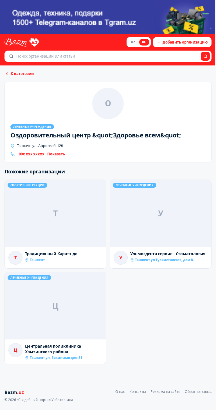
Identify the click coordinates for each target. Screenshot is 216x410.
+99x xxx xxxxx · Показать (41, 154)
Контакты (137, 391)
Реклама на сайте (165, 391)
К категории (22, 73)
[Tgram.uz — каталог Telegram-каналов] (108, 17)
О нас (120, 391)
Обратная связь (198, 391)
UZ (133, 42)
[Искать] (205, 56)
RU (144, 42)
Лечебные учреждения (32, 127)
